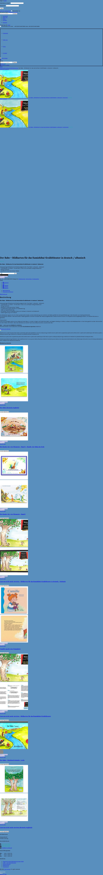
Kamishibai (29, 279)
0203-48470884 (6, 846)
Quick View (3, 405)
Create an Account (13, 12)
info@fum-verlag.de (7, 848)
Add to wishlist (4, 276)
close (5, 0)
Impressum (6, 866)
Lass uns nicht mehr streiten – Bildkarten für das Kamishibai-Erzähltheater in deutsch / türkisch (33, 581)
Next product (3, 99)
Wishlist (5, 22)
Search (15, 13)
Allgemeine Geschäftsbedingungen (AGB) (13, 861)
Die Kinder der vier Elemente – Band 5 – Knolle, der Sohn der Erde (22, 447)
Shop (4, 18)
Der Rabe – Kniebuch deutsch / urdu (12, 760)
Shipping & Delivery (5, 329)
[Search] (0, 59)
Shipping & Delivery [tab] (8, 291)
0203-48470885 (6, 845)
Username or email (5, 3)
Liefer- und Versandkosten (9, 862)
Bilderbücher (15, 68)
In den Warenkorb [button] (4, 412)
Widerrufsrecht (6, 864)
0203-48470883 (6, 844)
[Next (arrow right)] (2, 873)
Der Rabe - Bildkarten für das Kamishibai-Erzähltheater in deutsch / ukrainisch (48, 127)
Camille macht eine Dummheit (10, 649)
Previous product (4, 69)
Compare (2, 277)
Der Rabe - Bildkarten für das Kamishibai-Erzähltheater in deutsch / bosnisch (48, 97)
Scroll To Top (3, 874)
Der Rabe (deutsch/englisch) (9, 408)
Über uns (5, 17)
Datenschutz (6, 865)
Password (3, 5)
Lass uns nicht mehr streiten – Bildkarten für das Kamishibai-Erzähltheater (25, 716)
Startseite (5, 16)
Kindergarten (8, 68)
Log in (2, 8)
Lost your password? (5, 11)
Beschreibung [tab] (6, 290)
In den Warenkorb (4, 274)
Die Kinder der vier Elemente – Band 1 (12, 514)
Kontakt (5, 20)
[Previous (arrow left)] (0, 873)
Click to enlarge (4, 254)
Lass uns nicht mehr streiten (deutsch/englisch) (16, 827)
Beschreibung (3, 294)
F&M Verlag (7, 869)
